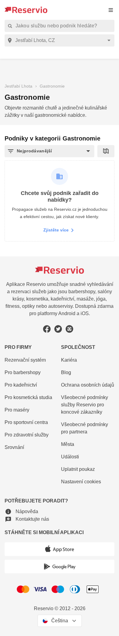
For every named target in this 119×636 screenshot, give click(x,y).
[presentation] (110, 10)
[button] (49, 151)
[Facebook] (47, 329)
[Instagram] (69, 329)
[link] (87, 405)
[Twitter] (58, 329)
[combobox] (60, 40)
